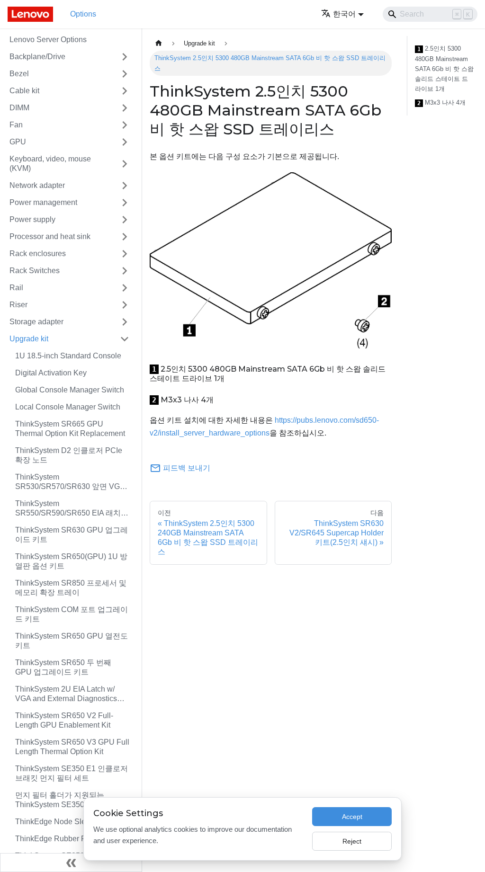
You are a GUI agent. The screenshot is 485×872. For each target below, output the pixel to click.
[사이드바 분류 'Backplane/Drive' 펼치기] (124, 56)
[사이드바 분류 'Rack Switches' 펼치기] (124, 270)
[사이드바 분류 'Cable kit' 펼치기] (124, 90)
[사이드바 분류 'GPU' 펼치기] (124, 142)
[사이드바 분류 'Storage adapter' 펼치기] (124, 321)
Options (83, 14)
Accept (352, 816)
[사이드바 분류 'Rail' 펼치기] (124, 287)
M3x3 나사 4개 (441, 103)
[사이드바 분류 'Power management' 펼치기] (124, 202)
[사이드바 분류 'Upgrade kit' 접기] (124, 339)
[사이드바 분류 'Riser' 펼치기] (124, 304)
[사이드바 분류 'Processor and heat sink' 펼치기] (124, 236)
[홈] (159, 43)
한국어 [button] (344, 14)
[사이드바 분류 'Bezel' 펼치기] (124, 73)
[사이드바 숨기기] (71, 862)
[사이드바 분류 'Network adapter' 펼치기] (124, 185)
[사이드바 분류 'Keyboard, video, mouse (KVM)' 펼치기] (124, 163)
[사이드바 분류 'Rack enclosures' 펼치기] (124, 253)
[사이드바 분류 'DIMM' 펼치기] (124, 108)
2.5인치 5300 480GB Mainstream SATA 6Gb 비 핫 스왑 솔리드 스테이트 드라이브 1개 (444, 68)
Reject (351, 841)
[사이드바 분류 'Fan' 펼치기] (124, 125)
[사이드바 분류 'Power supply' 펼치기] (124, 219)
